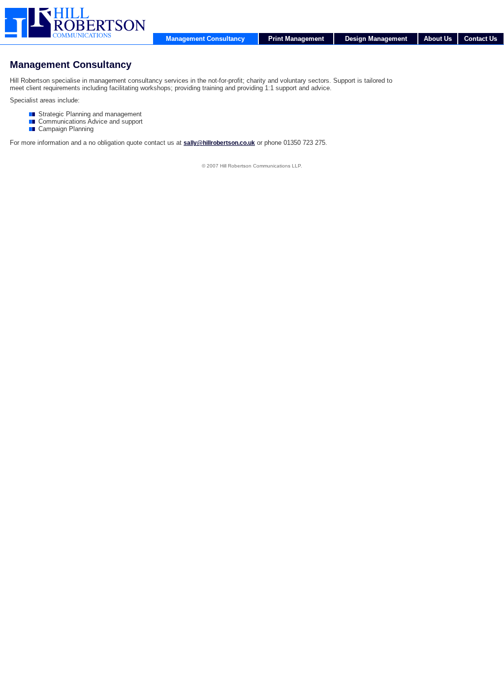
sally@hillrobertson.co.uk (219, 142)
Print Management (296, 38)
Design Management (376, 38)
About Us (438, 38)
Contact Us (480, 38)
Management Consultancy (205, 38)
